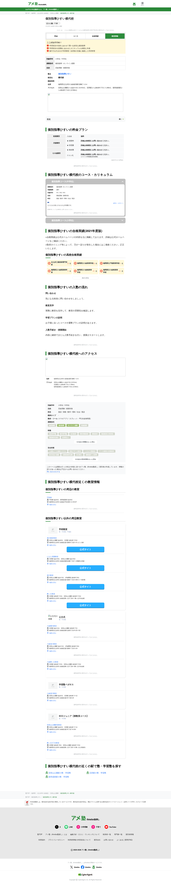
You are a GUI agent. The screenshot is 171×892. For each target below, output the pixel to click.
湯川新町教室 (52, 538)
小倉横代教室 (52, 626)
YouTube (112, 827)
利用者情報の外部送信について (79, 840)
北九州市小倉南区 (43, 13)
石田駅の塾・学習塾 (97, 773)
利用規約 (42, 840)
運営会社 (97, 840)
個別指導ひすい (64, 73)
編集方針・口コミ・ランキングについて (85, 834)
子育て (98, 827)
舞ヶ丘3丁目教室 (53, 743)
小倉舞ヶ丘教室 (52, 662)
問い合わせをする (53, 471)
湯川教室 (50, 575)
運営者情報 (130, 834)
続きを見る (85, 278)
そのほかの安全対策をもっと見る (85, 459)
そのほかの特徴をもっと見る (85, 442)
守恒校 (49, 497)
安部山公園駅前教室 (54, 725)
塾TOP (27, 13)
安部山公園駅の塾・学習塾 (60, 773)
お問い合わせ (108, 840)
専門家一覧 (118, 834)
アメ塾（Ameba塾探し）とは (56, 834)
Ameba (77, 867)
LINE (71, 827)
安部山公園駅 (54, 13)
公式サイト (85, 549)
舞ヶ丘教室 (51, 594)
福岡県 (33, 13)
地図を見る (52, 504)
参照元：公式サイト (118, 203)
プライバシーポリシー (56, 840)
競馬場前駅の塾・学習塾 (59, 777)
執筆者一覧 (107, 834)
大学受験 (84, 827)
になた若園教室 (52, 556)
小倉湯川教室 (52, 644)
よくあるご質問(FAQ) (124, 840)
